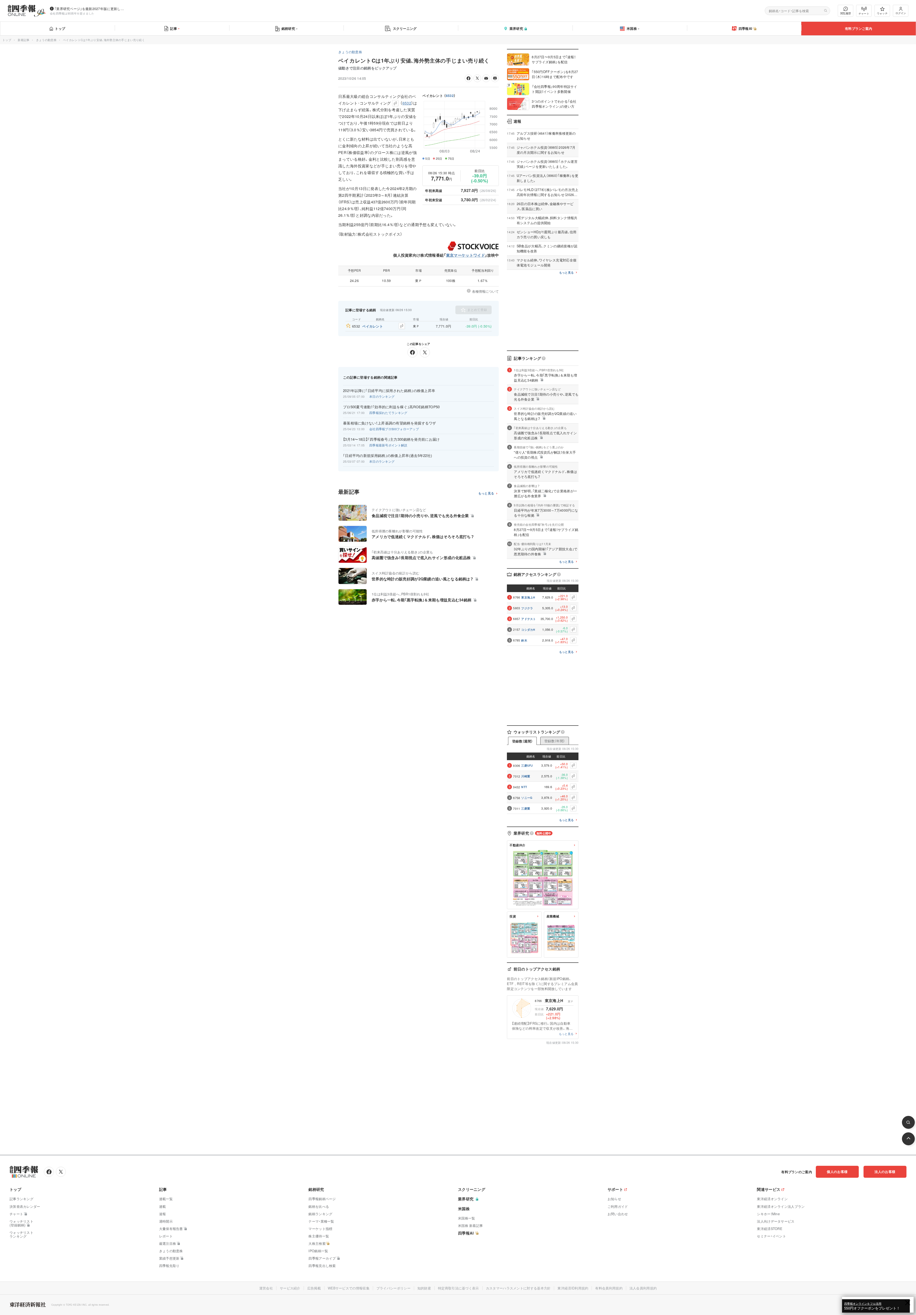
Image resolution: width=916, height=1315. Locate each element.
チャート (864, 13)
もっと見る (486, 493)
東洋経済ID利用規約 (572, 1288)
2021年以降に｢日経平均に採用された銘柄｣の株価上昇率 (389, 390)
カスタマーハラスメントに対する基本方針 (518, 1288)
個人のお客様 (837, 1171)
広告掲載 (314, 1288)
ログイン (900, 13)
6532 (450, 95)
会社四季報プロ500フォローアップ (394, 429)
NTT (524, 787)
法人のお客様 (884, 1171)
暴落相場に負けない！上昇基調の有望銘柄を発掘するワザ (389, 423)
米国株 (632, 28)
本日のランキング (382, 396)
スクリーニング (405, 28)
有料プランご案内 (858, 28)
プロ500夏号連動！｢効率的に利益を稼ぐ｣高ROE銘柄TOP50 (391, 406)
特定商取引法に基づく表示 (458, 1288)
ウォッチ (882, 13)
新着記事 (23, 40)
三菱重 (525, 808)
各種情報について (485, 291)
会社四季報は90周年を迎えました (72, 13)
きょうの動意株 (46, 40)
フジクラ (527, 608)
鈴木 (524, 640)
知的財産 (424, 1288)
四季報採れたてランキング (388, 412)
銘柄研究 (288, 28)
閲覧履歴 (845, 13)
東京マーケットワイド (465, 255)
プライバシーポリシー (393, 1288)
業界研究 (516, 28)
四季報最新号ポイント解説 (388, 445)
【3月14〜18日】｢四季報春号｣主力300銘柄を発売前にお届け (391, 439)
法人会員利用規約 (643, 1288)
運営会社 (266, 1288)
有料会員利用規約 (608, 1288)
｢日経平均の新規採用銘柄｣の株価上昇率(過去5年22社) (387, 455)
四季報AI (745, 28)
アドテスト (528, 619)
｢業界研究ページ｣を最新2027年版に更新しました (90, 9)
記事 (173, 28)
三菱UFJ (527, 765)
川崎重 (525, 776)
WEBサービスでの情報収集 (349, 1288)
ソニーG (526, 797)
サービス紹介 (290, 1288)
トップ (60, 28)
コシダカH (528, 629)
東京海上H (528, 597)
